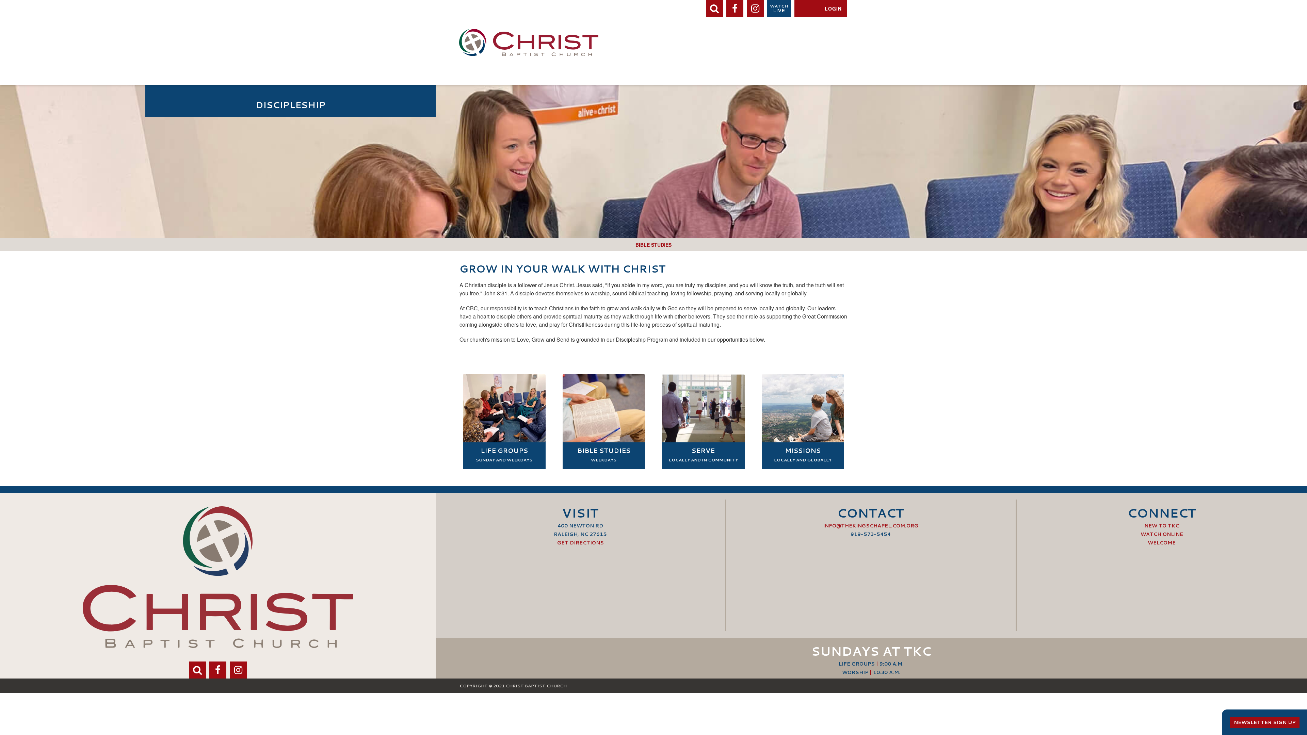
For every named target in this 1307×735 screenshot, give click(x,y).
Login (833, 8)
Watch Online (1162, 534)
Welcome (1162, 542)
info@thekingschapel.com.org (870, 525)
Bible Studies (653, 244)
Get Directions (580, 542)
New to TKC (1161, 525)
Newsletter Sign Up (1264, 722)
